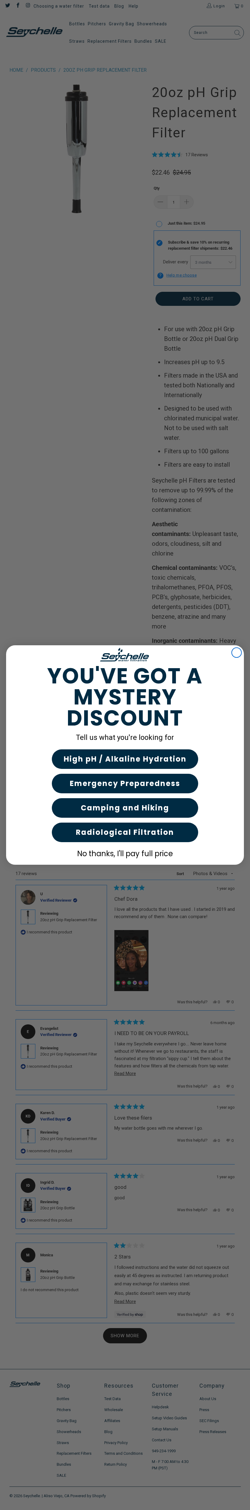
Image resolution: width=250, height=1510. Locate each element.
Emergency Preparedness (125, 783)
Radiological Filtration (125, 832)
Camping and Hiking (125, 808)
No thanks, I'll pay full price (125, 854)
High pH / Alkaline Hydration (125, 759)
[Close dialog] (236, 652)
